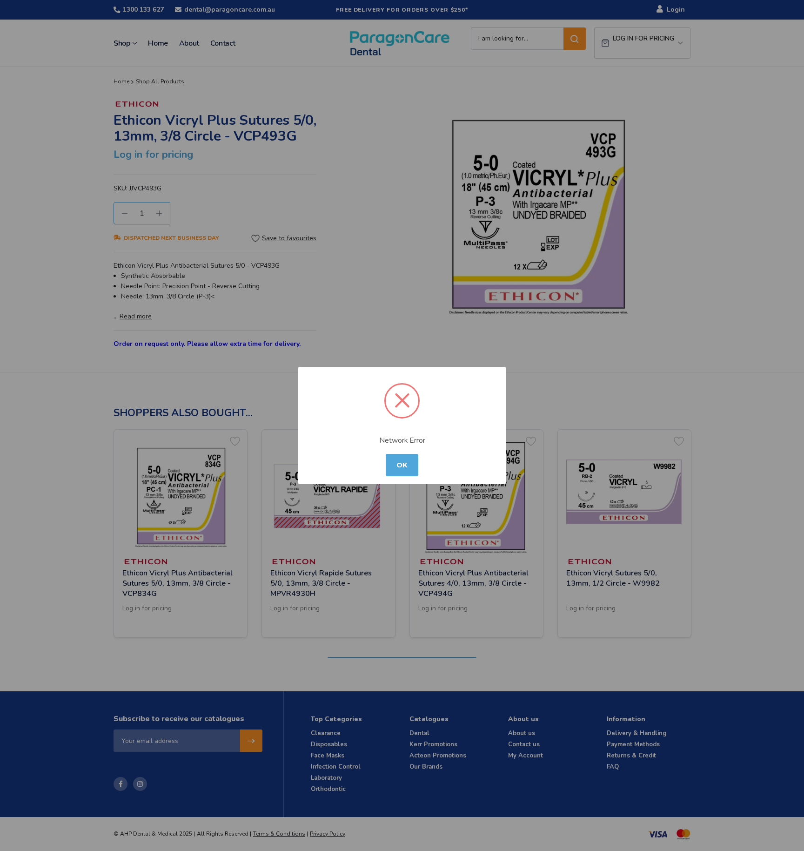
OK (402, 465)
